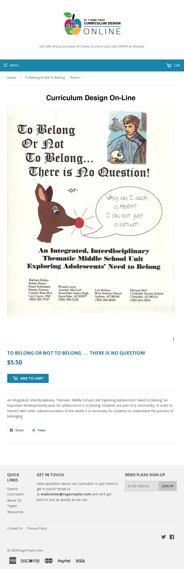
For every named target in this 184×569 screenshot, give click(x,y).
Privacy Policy (37, 528)
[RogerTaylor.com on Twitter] (163, 537)
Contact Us (15, 528)
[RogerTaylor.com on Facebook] (171, 537)
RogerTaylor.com (30, 550)
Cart (176, 65)
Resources (15, 512)
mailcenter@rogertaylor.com (66, 494)
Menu (14, 65)
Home (11, 77)
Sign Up (168, 486)
